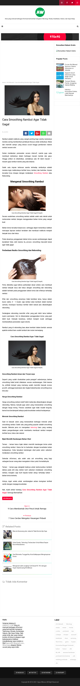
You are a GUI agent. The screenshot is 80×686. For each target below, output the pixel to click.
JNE (70, 649)
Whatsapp (6, 645)
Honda (71, 627)
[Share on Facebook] (26, 133)
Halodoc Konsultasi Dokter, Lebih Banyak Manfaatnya (71, 92)
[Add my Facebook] (67, 2)
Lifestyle (58, 634)
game (67, 642)
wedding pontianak (61, 659)
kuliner (58, 649)
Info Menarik (7, 498)
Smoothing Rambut (41, 173)
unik (74, 656)
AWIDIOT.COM (7, 625)
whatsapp (73, 659)
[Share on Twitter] (31, 133)
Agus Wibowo (41, 682)
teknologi (34, 427)
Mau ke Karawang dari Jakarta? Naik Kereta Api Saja (30, 531)
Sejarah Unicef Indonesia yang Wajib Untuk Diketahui (70, 75)
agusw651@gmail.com (15, 643)
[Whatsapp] (77, 2)
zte (57, 663)
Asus (66, 638)
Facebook (20, 672)
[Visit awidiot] (40, 36)
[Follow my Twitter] (72, 2)
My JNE (58, 652)
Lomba (58, 631)
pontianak (66, 631)
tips (72, 631)
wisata (58, 627)
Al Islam (66, 634)
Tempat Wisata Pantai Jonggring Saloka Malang (70, 83)
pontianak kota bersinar (63, 656)
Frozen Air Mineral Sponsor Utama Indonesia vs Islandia (71, 67)
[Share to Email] (49, 133)
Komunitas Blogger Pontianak (65, 645)
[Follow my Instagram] (61, 2)
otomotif (73, 634)
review (64, 627)
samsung (73, 638)
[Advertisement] (27, 63)
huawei (73, 642)
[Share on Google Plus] (37, 133)
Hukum (64, 649)
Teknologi (69, 624)
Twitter (33, 672)
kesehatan (59, 638)
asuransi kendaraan (69, 652)
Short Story (59, 642)
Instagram (46, 672)
